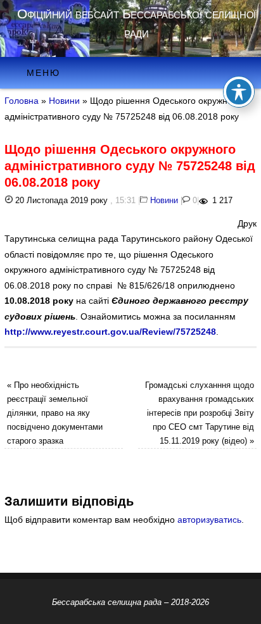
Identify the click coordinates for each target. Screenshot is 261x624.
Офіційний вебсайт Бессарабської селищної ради (136, 23)
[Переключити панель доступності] (239, 92)
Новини (64, 101)
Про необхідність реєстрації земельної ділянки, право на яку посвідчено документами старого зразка (55, 413)
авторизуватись (209, 520)
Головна (21, 101)
